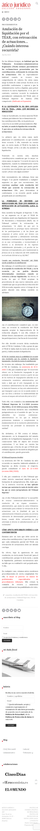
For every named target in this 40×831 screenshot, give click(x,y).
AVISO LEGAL (33, 818)
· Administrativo (8, 753)
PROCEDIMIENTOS (9, 25)
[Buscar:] (36, 3)
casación (8, 595)
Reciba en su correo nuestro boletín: (20, 693)
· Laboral (25, 749)
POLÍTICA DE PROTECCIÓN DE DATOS (31, 816)
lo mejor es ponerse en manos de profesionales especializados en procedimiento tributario (20, 579)
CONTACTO (34, 821)
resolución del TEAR (20, 595)
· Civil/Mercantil (9, 749)
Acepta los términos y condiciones (15, 637)
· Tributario (27, 753)
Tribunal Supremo (23, 597)
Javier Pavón (33, 823)
